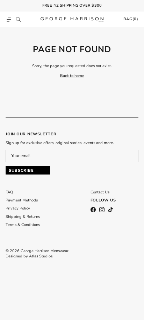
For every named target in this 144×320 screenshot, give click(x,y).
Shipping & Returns (23, 216)
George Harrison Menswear (45, 251)
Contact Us (100, 192)
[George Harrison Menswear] (72, 19)
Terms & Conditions (23, 224)
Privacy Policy (18, 208)
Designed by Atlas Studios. (29, 256)
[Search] (19, 19)
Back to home (72, 75)
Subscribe (21, 170)
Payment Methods (22, 200)
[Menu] (9, 19)
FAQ (9, 192)
